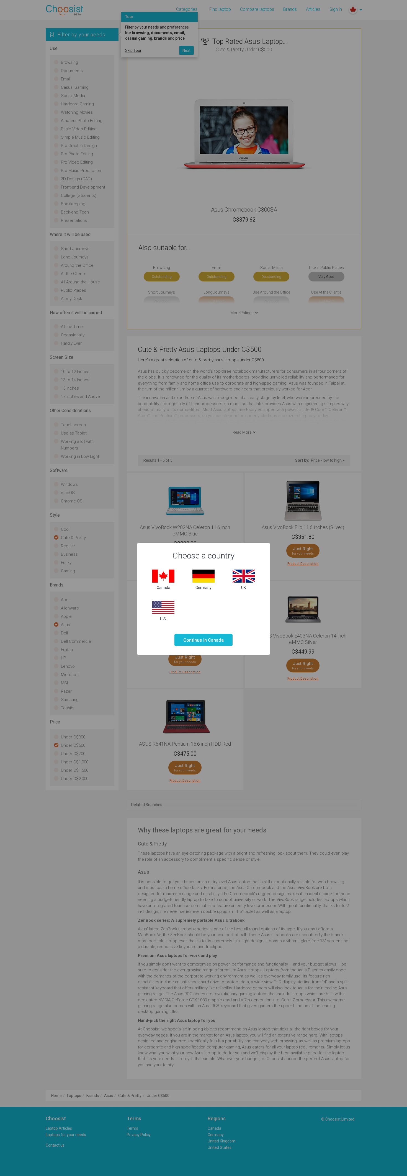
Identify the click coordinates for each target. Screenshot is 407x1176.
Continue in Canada (203, 640)
